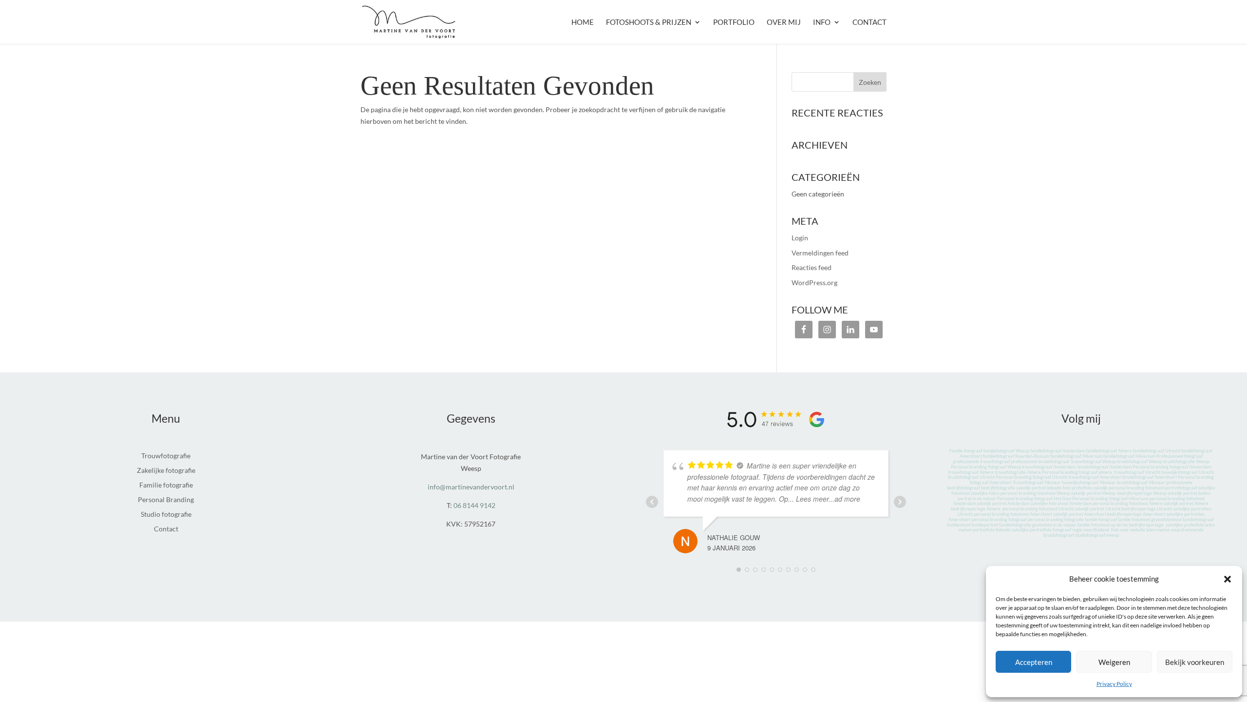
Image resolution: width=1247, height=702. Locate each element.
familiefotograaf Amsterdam (1057, 450)
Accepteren (1033, 662)
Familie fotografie (166, 485)
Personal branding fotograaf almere (1077, 472)
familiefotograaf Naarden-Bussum (1016, 456)
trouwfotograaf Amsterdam (1049, 466)
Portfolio (734, 22)
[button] (1227, 579)
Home (582, 22)
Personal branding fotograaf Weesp (986, 466)
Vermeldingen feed (820, 253)
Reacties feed (811, 267)
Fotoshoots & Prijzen (648, 22)
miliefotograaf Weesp (1008, 450)
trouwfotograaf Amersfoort (1095, 477)
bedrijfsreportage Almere (976, 508)
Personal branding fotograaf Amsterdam (1172, 466)
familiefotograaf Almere (1109, 450)
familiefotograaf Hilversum (1076, 456)
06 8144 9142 (474, 505)
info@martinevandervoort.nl (471, 487)
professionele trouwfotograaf (981, 461)
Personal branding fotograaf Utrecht (1031, 477)
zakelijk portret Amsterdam (1003, 503)
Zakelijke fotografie (166, 470)
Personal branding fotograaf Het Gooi (1034, 498)
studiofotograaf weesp (1097, 535)
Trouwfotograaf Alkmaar (1037, 482)
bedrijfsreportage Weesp (1142, 493)
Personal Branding (166, 500)
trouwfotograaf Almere (971, 472)
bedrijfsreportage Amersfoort (1136, 514)
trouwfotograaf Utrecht (1137, 472)
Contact (869, 22)
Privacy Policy (1114, 683)
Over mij (784, 22)
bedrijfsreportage (1146, 524)
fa (985, 450)
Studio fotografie (166, 514)
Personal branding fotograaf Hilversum (1110, 498)
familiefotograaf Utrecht (1156, 450)
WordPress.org (814, 282)
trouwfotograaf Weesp (1093, 461)
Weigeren (1114, 662)
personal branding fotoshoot (1136, 487)
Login (800, 238)
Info (822, 22)
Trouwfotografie (165, 456)
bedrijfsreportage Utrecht (1146, 508)
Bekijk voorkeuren (1194, 662)
